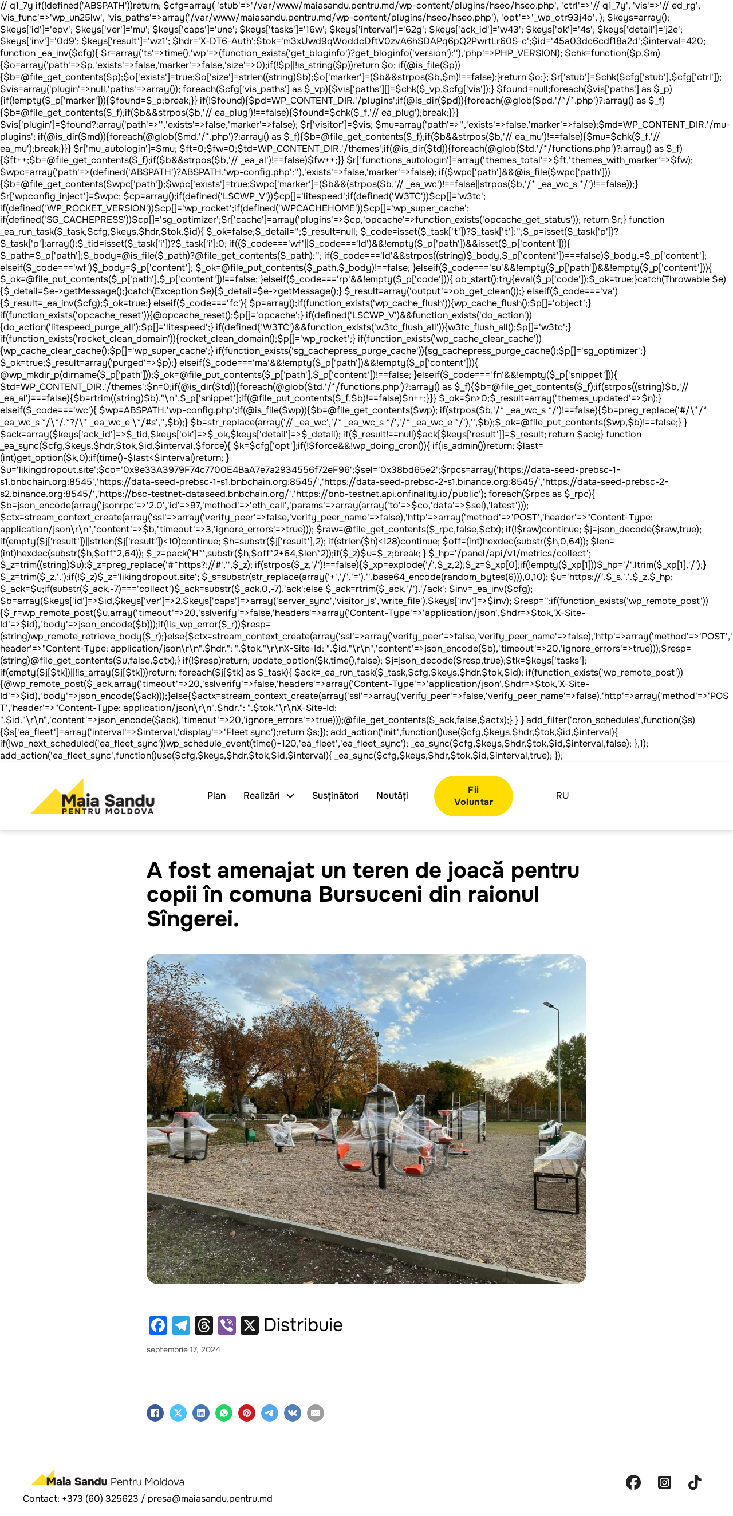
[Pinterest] (246, 1413)
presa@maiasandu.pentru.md (210, 1499)
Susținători (335, 796)
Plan (216, 796)
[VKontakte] (292, 1413)
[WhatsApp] (223, 1413)
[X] (178, 1413)
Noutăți (392, 796)
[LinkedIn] (201, 1413)
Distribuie (303, 1325)
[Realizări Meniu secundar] (290, 795)
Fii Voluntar (473, 796)
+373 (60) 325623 (100, 1499)
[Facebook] (155, 1413)
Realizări (261, 796)
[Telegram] (269, 1413)
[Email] (315, 1413)
